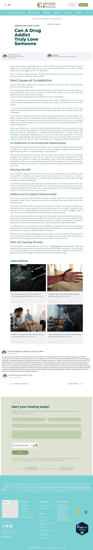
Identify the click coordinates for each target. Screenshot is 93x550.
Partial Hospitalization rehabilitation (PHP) (63, 517)
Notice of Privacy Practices (56, 460)
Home (33, 18)
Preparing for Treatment (46, 505)
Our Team (24, 505)
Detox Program (61, 508)
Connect (79, 12)
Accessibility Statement (46, 530)
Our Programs (34, 12)
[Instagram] (6, 5)
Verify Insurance (44, 508)
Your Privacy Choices (45, 538)
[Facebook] (9, 5)
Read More (39, 296)
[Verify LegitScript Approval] (82, 535)
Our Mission (24, 508)
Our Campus (25, 511)
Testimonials (24, 514)
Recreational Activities (27, 517)
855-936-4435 (56, 246)
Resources (68, 12)
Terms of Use (43, 527)
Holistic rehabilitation (63, 520)
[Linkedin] (10, 526)
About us (57, 12)
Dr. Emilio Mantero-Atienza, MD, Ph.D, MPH (15, 57)
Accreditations (43, 517)
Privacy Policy (40, 460)
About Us (24, 502)
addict (27, 70)
